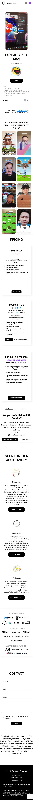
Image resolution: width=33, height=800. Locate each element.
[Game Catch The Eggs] (24, 169)
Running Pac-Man (16, 57)
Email (4, 689)
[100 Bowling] (24, 195)
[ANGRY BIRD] (9, 143)
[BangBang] (24, 221)
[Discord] (23, 771)
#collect (17, 88)
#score (12, 93)
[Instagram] (10, 771)
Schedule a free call (21, 339)
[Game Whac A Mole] (9, 221)
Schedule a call (16, 510)
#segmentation (20, 93)
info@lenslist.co (16, 777)
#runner (7, 93)
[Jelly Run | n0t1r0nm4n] (24, 143)
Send (16, 723)
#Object (20, 92)
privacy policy (16, 775)
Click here (9, 409)
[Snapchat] (13, 771)
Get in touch (16, 555)
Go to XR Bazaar (16, 597)
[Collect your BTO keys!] (9, 195)
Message (5, 697)
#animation (10, 88)
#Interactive (8, 92)
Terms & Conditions (13, 784)
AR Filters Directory (15, 794)
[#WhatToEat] (9, 169)
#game (20, 90)
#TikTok (6, 95)
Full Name (5, 681)
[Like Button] (25, 100)
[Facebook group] (26, 771)
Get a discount (25, 439)
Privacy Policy (26, 784)
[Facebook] (7, 771)
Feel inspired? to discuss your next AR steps (16, 112)
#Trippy (11, 95)
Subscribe (9, 339)
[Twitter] (16, 771)
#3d (5, 88)
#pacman (26, 92)
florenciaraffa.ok (17, 63)
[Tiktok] (20, 771)
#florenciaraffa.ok (10, 90)
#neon (15, 92)
